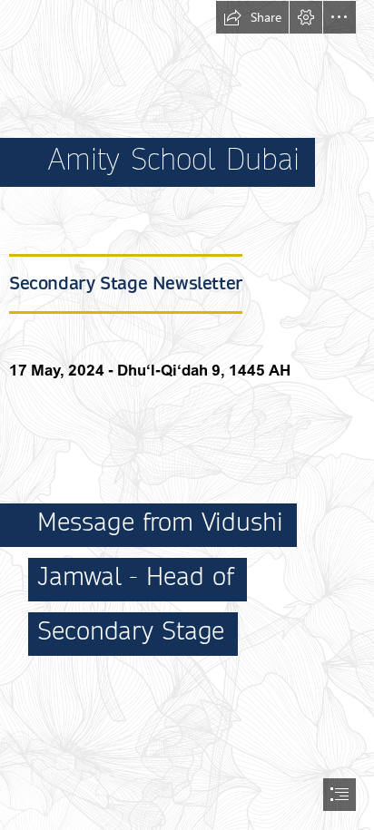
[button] (252, 17)
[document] (187, 415)
